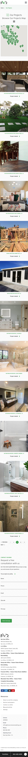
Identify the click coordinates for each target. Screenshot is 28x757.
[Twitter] (6, 690)
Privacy (23, 747)
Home (2, 8)
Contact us (18, 747)
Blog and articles (7, 707)
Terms (2, 750)
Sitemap (5, 709)
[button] (23, 51)
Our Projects (9, 8)
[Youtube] (13, 690)
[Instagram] (9, 690)
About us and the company (10, 700)
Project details (14, 96)
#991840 (5, 720)
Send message (6, 620)
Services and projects (8, 702)
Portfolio (5, 754)
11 (24, 542)
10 (20, 542)
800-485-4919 (6, 730)
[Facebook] (2, 690)
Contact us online (8, 705)
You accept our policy (7, 574)
